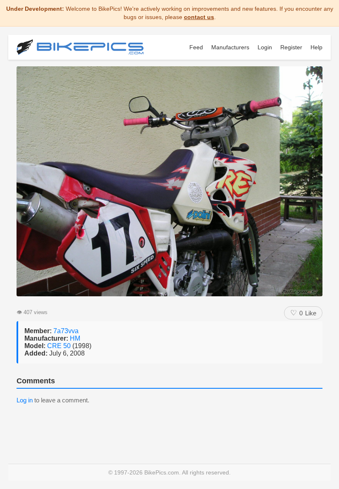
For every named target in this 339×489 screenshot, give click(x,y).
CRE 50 (59, 345)
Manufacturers (230, 47)
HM (75, 338)
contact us (199, 17)
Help (316, 47)
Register (291, 47)
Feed (196, 47)
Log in (25, 400)
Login (265, 47)
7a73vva (66, 330)
